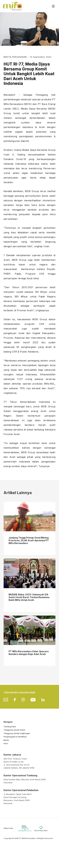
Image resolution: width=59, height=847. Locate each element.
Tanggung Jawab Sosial (14, 730)
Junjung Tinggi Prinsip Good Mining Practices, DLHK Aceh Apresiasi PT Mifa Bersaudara (29, 540)
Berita (6, 740)
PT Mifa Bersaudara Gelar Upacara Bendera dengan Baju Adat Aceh (29, 653)
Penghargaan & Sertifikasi (15, 736)
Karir (6, 743)
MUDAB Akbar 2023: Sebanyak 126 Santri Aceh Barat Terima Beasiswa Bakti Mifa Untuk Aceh (29, 597)
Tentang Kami (10, 726)
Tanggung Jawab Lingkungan (17, 733)
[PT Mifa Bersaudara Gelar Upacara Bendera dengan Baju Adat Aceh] (29, 630)
